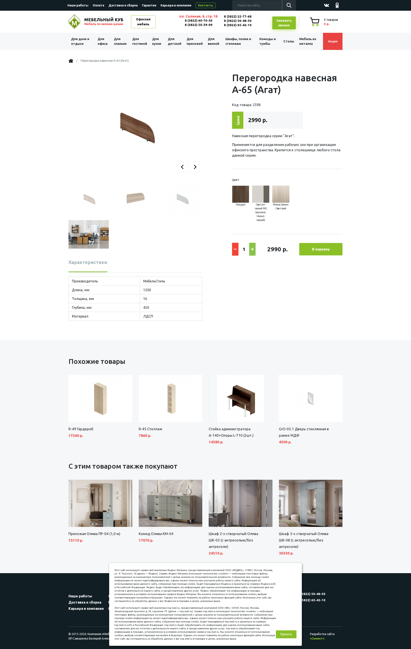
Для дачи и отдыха (80, 41)
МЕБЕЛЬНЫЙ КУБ (103, 21)
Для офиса (102, 41)
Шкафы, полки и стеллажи (238, 41)
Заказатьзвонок (284, 23)
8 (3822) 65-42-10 (238, 25)
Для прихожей (195, 41)
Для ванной (213, 41)
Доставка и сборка (123, 5)
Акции (333, 41)
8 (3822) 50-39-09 (198, 25)
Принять (286, 634)
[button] (182, 167)
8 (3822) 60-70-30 (198, 20)
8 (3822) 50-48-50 (238, 20)
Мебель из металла (307, 41)
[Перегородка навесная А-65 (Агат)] (135, 124)
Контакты (205, 5)
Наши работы (77, 5)
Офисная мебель (143, 21)
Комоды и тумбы (267, 41)
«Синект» (317, 638)
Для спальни (120, 41)
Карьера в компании (176, 5)
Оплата (98, 5)
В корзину (321, 249)
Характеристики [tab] (87, 262)
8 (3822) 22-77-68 (238, 16)
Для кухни (156, 41)
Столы (288, 41)
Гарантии (149, 5)
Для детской (174, 41)
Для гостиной (139, 41)
